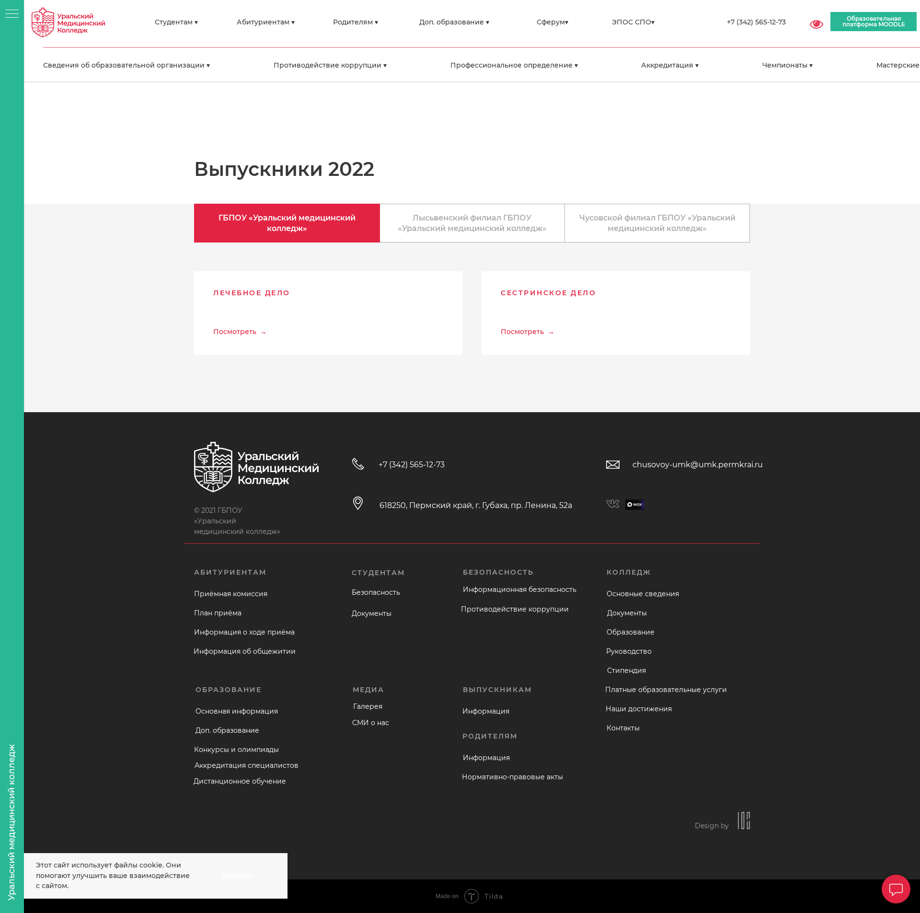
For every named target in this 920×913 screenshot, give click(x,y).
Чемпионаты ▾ (787, 65)
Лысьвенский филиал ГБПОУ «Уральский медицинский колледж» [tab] (472, 223)
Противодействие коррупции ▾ (330, 65)
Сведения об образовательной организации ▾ (126, 65)
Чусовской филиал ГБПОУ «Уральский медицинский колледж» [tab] (657, 223)
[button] (328, 297)
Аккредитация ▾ (670, 65)
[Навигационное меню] (12, 14)
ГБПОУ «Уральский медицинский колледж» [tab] (287, 223)
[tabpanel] (472, 341)
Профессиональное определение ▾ (514, 65)
